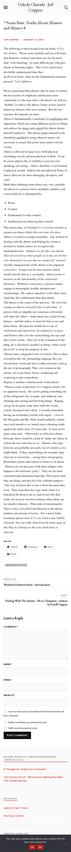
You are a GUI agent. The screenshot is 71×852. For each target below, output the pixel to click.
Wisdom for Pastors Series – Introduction (27, 584)
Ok (32, 847)
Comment (11, 627)
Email (8, 680)
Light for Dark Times (16, 807)
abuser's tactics (16, 565)
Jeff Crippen (11, 39)
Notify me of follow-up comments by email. (27, 722)
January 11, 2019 (33, 39)
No (40, 847)
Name (8, 664)
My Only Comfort (14, 815)
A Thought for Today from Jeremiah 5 (25, 769)
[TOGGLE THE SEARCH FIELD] (66, 7)
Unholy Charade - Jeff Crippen (35, 7)
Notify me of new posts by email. (23, 728)
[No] (67, 843)
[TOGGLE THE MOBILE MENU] (6, 7)
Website (9, 695)
